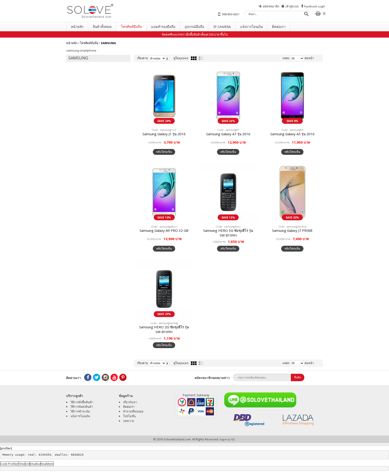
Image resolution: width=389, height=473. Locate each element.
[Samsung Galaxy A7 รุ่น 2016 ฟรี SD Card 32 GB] (228, 95)
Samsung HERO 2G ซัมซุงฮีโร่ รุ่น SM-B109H (164, 329)
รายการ (201, 58)
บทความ (128, 421)
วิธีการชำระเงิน (80, 411)
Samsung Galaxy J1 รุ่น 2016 (163, 134)
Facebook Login (314, 6)
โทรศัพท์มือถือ (89, 43)
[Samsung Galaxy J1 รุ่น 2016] (164, 95)
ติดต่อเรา (128, 407)
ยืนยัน (297, 377)
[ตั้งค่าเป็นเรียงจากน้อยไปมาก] (167, 58)
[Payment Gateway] (196, 406)
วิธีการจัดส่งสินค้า (81, 407)
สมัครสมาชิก (271, 6)
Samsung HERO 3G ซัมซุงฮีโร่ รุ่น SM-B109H (228, 232)
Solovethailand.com (177, 439)
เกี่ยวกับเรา (130, 402)
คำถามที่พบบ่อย (133, 411)
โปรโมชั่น (129, 416)
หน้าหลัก (71, 43)
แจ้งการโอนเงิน (80, 416)
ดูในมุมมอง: (181, 58)
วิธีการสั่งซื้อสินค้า (81, 402)
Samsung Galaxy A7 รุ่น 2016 (228, 134)
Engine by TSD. (227, 439)
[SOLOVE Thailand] (109, 11)
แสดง (286, 58)
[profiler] (6, 448)
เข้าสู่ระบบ (292, 6)
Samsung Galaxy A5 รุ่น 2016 (292, 134)
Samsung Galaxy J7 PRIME (292, 230)
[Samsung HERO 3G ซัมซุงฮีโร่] (228, 192)
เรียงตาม (142, 58)
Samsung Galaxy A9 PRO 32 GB (164, 230)
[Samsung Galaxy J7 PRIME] (292, 192)
